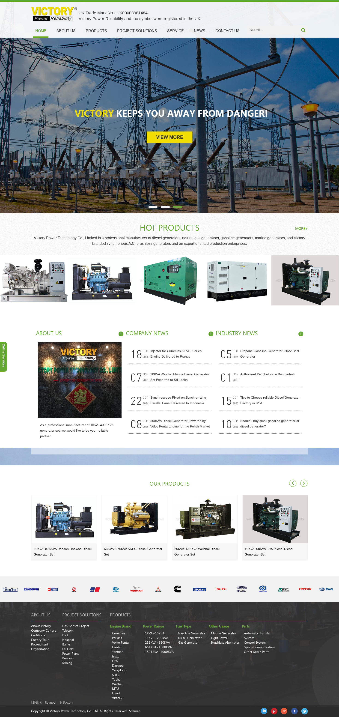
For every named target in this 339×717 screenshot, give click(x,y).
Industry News (237, 333)
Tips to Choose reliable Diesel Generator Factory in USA (270, 400)
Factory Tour (40, 640)
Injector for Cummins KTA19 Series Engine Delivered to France (176, 353)
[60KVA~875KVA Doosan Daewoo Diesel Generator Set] (34, 280)
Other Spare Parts (256, 652)
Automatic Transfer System (257, 635)
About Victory (41, 626)
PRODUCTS (96, 31)
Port (65, 635)
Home (40, 31)
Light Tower (219, 638)
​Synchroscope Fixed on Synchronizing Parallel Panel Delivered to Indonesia (178, 400)
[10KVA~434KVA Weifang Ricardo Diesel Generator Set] (101, 280)
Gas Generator (188, 642)
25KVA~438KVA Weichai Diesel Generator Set (126, 551)
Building (68, 658)
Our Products (169, 484)
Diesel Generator (190, 638)
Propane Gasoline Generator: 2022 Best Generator (269, 353)
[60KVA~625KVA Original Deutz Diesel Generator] (169, 280)
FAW (115, 661)
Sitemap (134, 711)
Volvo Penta (120, 642)
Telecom (68, 630)
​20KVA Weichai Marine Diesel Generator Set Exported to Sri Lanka (179, 377)
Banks (66, 644)
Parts (246, 626)
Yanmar (117, 652)
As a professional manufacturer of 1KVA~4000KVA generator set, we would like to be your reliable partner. (76, 430)
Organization (40, 649)
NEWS (199, 31)
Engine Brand (120, 626)
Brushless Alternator (225, 642)
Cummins (118, 633)
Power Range (153, 626)
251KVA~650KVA (157, 642)
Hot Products (169, 228)
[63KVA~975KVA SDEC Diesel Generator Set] (64, 519)
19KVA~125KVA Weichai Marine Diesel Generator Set (273, 551)
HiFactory (67, 702)
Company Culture (43, 630)
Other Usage (219, 626)
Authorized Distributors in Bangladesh (267, 374)
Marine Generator (223, 633)
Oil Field (68, 649)
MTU (115, 688)
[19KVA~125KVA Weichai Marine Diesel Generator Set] (275, 519)
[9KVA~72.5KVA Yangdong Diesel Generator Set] (305, 280)
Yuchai (116, 679)
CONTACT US (227, 31)
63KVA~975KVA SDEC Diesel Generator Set (63, 551)
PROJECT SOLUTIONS (137, 31)
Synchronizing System (259, 647)
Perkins (117, 638)
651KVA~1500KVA (158, 647)
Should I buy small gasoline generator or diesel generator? (269, 423)
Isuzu (115, 656)
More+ (301, 228)
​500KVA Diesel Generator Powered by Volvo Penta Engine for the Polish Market (180, 423)
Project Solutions (81, 614)
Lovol (116, 693)
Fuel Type (183, 626)
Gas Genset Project (75, 626)
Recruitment (39, 644)
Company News (147, 333)
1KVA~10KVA (154, 633)
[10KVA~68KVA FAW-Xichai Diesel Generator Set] (237, 280)
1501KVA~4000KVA (159, 652)
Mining (67, 663)
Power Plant (70, 653)
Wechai (117, 684)
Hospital (68, 640)
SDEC (116, 675)
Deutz (116, 647)
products (120, 614)
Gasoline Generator (191, 633)
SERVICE (175, 31)
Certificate (38, 635)
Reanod (50, 702)
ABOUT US (66, 31)
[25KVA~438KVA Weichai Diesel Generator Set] (134, 519)
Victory (117, 698)
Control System (255, 642)
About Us (49, 333)
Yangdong (119, 670)
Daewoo (118, 665)
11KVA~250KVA (156, 638)
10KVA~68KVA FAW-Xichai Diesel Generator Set (198, 551)
